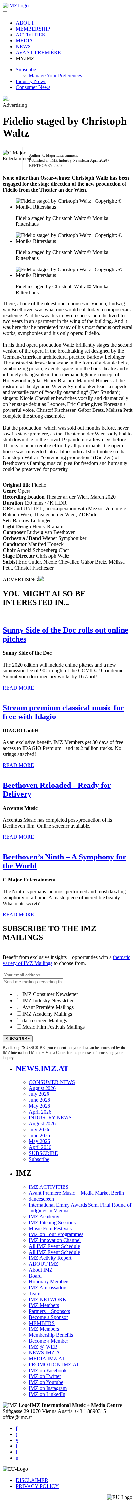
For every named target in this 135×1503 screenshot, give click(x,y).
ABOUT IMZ (43, 1264)
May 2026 (39, 1106)
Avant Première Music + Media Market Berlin (76, 1193)
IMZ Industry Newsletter (48, 1000)
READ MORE (18, 688)
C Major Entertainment (60, 155)
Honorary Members (49, 1281)
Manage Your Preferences (55, 75)
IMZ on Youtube (46, 1382)
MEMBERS (42, 1323)
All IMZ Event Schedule (54, 1246)
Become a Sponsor (48, 1317)
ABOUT (25, 23)
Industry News (31, 81)
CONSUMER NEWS (52, 1082)
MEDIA (24, 40)
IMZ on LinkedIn (47, 1394)
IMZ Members (44, 1305)
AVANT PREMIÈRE (38, 52)
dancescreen (41, 1199)
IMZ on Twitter (45, 1376)
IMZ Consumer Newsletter (50, 994)
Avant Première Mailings (48, 1007)
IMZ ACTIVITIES (48, 1187)
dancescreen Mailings (44, 1020)
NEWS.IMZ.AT (42, 1068)
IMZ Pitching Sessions (52, 1222)
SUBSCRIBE (43, 1153)
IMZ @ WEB (43, 1347)
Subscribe (26, 69)
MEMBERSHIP (33, 29)
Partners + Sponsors (49, 1311)
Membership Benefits (51, 1335)
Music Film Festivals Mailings (53, 1027)
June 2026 (39, 1100)
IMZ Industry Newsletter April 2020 (78, 160)
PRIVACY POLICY (37, 1486)
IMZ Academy (44, 1216)
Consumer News (33, 87)
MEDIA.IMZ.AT (47, 1358)
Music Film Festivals (50, 1228)
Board (35, 1276)
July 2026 (39, 1094)
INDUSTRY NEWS (50, 1117)
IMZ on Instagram (48, 1388)
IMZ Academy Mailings (47, 1014)
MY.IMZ (25, 58)
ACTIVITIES (30, 34)
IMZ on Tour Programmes (56, 1234)
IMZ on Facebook (48, 1370)
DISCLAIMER (32, 1480)
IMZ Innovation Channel (55, 1240)
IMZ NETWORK (48, 1299)
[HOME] (5, 99)
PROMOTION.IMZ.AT (54, 1364)
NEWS (23, 46)
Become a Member (48, 1341)
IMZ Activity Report (50, 1258)
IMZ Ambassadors (48, 1287)
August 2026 (42, 1088)
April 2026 (40, 1112)
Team (34, 1293)
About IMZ (41, 1270)
